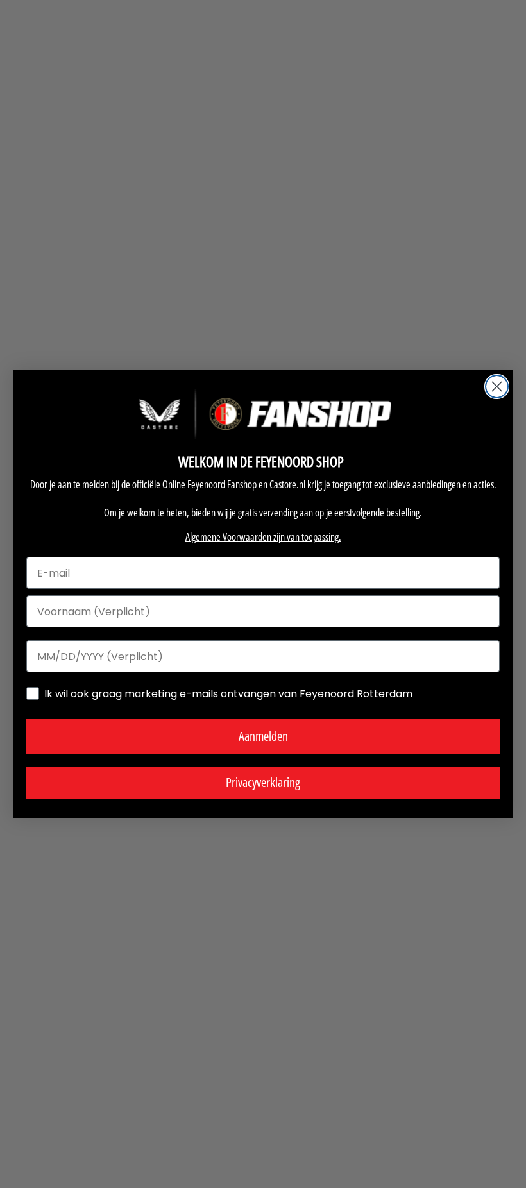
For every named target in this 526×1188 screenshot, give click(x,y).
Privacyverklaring (263, 782)
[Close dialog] (497, 386)
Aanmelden (263, 736)
